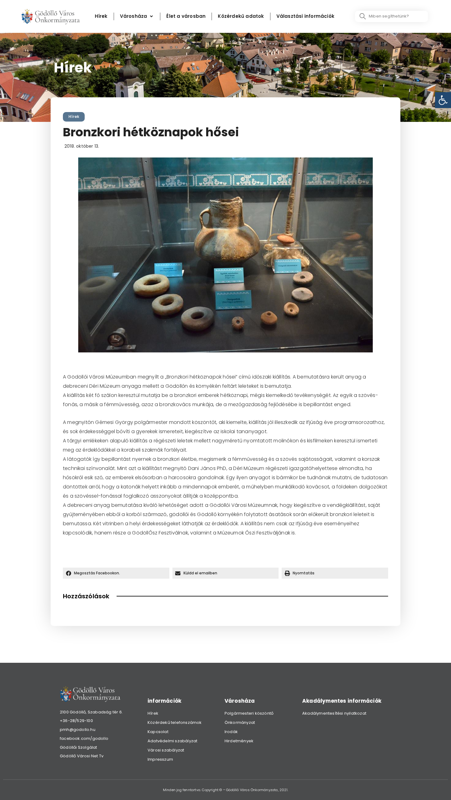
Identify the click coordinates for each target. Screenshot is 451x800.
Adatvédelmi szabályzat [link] (172, 741)
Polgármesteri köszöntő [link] (249, 713)
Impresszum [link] (160, 759)
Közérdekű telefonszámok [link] (175, 722)
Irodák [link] (231, 732)
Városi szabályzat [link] (166, 750)
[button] (116, 573)
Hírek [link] (73, 116)
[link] (443, 100)
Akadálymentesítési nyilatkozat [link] (334, 713)
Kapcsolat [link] (158, 732)
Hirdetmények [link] (239, 741)
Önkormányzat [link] (240, 722)
